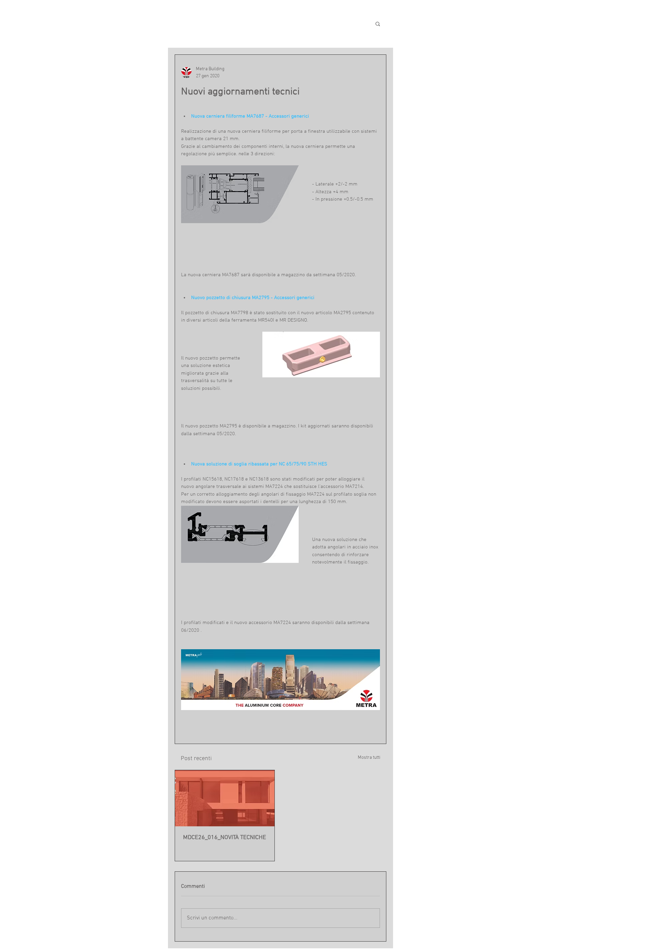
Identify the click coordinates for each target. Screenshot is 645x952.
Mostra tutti (369, 757)
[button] (378, 23)
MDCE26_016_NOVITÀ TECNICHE (224, 837)
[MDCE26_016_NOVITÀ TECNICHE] (224, 798)
